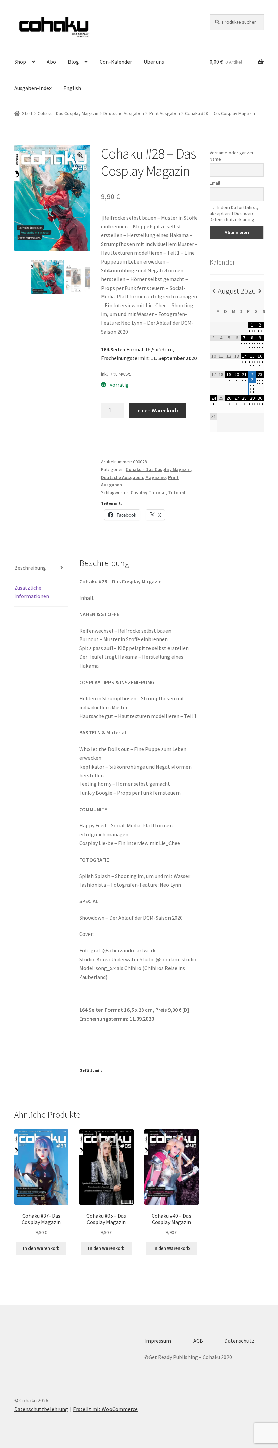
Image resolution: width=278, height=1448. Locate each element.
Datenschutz (239, 1340)
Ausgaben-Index (33, 88)
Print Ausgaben (164, 113)
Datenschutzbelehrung (41, 1409)
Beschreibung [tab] (30, 567)
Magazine (155, 477)
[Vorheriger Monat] (213, 291)
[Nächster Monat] (260, 291)
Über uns (154, 61)
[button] (80, 155)
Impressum (157, 1340)
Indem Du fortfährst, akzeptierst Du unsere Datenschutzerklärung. (234, 213)
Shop (20, 61)
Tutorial (176, 492)
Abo (51, 61)
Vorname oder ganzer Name (232, 156)
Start (27, 113)
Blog (73, 61)
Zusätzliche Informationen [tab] (31, 592)
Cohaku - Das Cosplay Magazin (68, 113)
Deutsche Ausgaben (123, 113)
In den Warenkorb (157, 410)
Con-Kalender (116, 61)
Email (215, 183)
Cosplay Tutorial (148, 492)
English (72, 88)
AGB (198, 1340)
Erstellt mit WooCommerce (105, 1409)
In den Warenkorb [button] (41, 1248)
